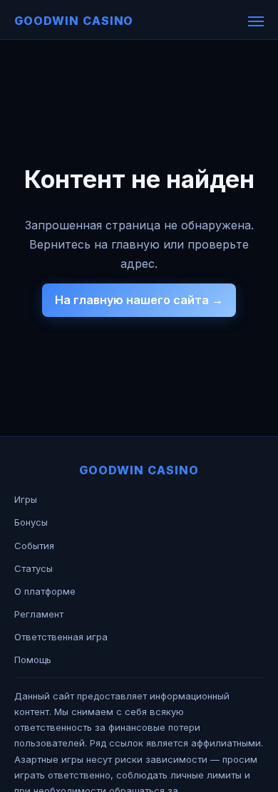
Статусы (33, 568)
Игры (25, 499)
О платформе (45, 591)
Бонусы (31, 522)
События (34, 545)
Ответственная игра (61, 636)
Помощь (32, 659)
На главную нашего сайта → (139, 300)
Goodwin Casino (73, 21)
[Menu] (256, 21)
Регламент (38, 614)
